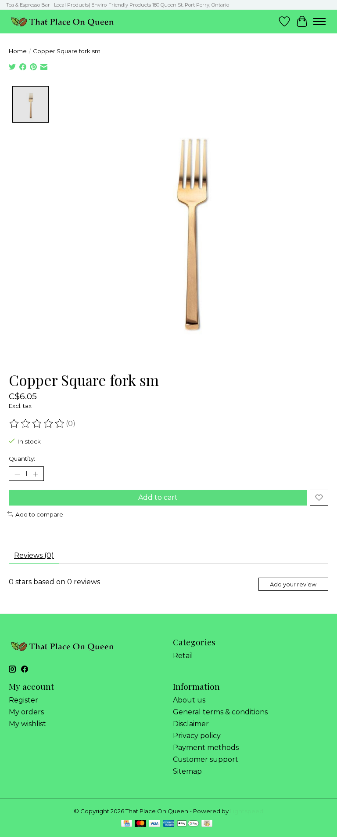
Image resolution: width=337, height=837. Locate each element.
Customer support (205, 759)
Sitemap (187, 771)
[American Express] (169, 824)
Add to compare (39, 514)
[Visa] (154, 824)
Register (23, 700)
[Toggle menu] (319, 21)
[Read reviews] (37, 423)
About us (189, 700)
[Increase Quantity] (35, 474)
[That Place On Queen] (62, 21)
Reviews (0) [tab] (34, 555)
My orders (26, 712)
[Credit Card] (126, 824)
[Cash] (206, 824)
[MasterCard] (140, 824)
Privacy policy (197, 735)
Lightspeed (246, 811)
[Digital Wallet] (188, 824)
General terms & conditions (220, 712)
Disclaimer (191, 724)
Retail (183, 655)
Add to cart (158, 497)
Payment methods (206, 747)
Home (18, 51)
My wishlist (27, 724)
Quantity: (22, 458)
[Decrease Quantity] (17, 474)
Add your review (293, 584)
